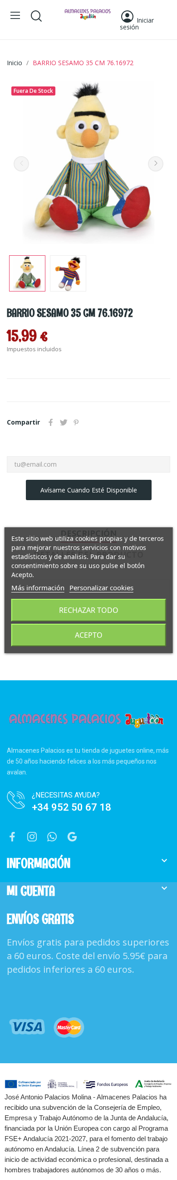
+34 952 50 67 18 (71, 807)
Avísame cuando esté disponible (88, 490)
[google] (72, 837)
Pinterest (76, 422)
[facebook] (12, 837)
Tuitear (63, 422)
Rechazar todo (88, 610)
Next (155, 164)
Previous (21, 164)
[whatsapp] (52, 837)
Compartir (50, 422)
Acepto (89, 635)
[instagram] (32, 837)
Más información (37, 587)
